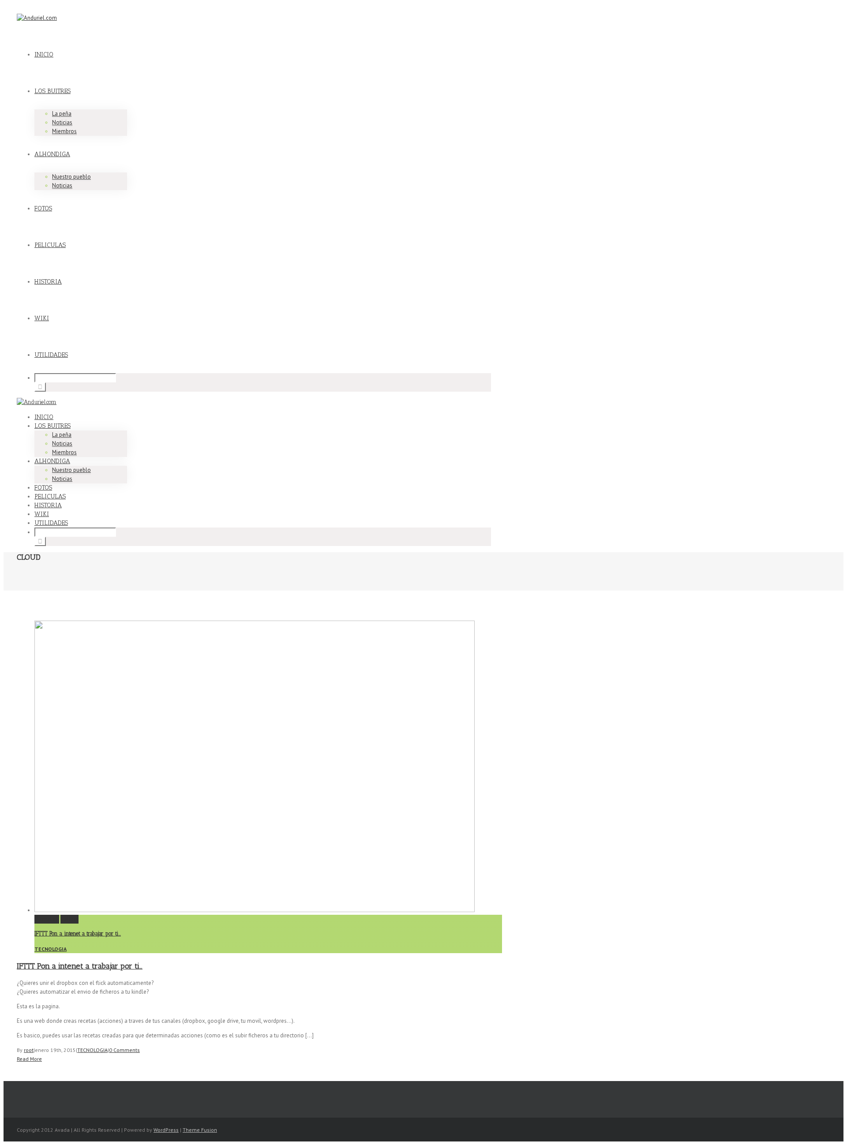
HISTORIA (48, 281)
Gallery (69, 919)
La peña (61, 113)
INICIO (43, 54)
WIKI (41, 318)
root (29, 1050)
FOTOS (43, 208)
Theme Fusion (200, 1129)
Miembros (64, 131)
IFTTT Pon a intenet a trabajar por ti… (77, 933)
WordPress (166, 1129)
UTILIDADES (51, 355)
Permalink (46, 919)
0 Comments (124, 1050)
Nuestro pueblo (71, 176)
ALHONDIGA (52, 154)
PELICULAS (50, 245)
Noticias (62, 122)
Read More (29, 1058)
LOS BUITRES (52, 91)
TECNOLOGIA (50, 949)
